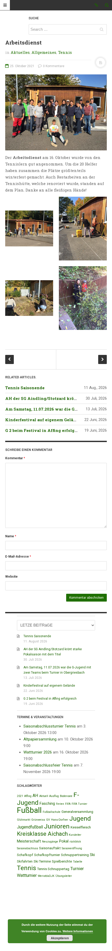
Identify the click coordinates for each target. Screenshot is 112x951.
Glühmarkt (23, 819)
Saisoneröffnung (72, 848)
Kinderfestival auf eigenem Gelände (43, 419)
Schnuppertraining (75, 855)
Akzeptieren (60, 938)
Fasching (47, 803)
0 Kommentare (53, 66)
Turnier (77, 868)
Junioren (57, 826)
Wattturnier (27, 875)
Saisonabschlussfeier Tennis (48, 765)
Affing (28, 796)
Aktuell (43, 796)
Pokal (64, 841)
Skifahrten (25, 861)
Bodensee (66, 796)
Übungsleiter (63, 876)
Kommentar (15, 458)
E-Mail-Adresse (18, 556)
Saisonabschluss (27, 848)
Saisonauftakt (50, 848)
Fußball (29, 810)
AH (35, 795)
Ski (92, 854)
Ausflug (54, 796)
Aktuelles (20, 52)
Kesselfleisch (81, 827)
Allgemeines (44, 52)
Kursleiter (75, 835)
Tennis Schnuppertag (53, 869)
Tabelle (77, 861)
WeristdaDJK (46, 876)
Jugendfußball (30, 827)
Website (11, 576)
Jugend (80, 818)
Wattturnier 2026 (37, 752)
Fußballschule (51, 812)
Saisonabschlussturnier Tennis (49, 726)
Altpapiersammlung (40, 739)
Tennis (65, 52)
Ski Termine (42, 861)
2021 (20, 796)
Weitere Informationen (78, 931)
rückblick (75, 841)
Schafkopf (25, 855)
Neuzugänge (50, 841)
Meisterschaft (29, 841)
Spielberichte (62, 861)
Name (10, 536)
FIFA (68, 804)
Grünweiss (38, 819)
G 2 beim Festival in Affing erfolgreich (45, 430)
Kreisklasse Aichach (42, 834)
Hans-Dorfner (59, 819)
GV (48, 819)
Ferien (60, 804)
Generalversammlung (77, 812)
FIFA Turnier (79, 804)
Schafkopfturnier (47, 855)
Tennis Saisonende (25, 387)
